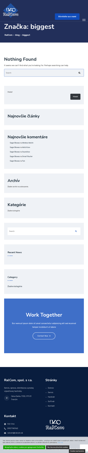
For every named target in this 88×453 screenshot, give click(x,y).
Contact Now (42, 336)
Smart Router (27, 156)
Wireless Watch (27, 143)
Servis (50, 392)
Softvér (51, 401)
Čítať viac (60, 442)
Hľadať (10, 92)
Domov (51, 388)
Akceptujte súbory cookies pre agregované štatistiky (24, 447)
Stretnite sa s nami (67, 16)
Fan (23, 161)
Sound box (26, 152)
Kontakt (51, 406)
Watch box (26, 147)
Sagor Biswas (15, 143)
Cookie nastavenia (77, 451)
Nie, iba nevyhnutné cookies (57, 447)
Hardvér (51, 397)
